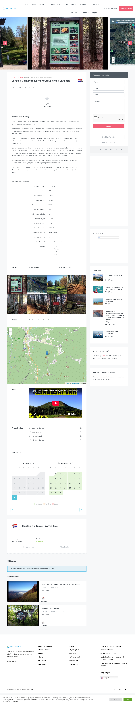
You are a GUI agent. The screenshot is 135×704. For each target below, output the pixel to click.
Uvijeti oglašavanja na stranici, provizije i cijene (112, 658)
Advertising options (108, 653)
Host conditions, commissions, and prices (114, 664)
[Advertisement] (108, 190)
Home (26, 4)
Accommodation (38, 4)
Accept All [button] (128, 700)
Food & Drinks (55, 4)
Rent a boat (74, 664)
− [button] (10, 333)
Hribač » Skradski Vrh (50, 609)
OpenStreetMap (75, 383)
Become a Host (126, 8)
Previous (5, 43)
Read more (11, 661)
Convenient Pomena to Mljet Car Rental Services (114, 288)
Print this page (109, 142)
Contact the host (29, 547)
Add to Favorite (109, 137)
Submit (108, 126)
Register (114, 8)
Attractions (70, 4)
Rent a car (74, 661)
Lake (41, 657)
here (103, 356)
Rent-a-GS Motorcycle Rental (113, 276)
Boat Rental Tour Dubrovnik (111, 333)
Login (105, 8)
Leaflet (67, 383)
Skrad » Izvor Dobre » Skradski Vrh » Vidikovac (61, 584)
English (106, 678)
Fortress (42, 664)
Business (73, 13)
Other (84, 13)
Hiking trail (74, 653)
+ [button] (10, 330)
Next (130, 43)
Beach (41, 653)
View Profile (64, 547)
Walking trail (75, 657)
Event (72, 646)
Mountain (42, 661)
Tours (95, 4)
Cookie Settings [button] (116, 700)
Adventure (83, 4)
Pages (94, 13)
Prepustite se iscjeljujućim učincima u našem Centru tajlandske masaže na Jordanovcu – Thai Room (114, 315)
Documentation (107, 650)
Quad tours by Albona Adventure (113, 300)
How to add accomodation (111, 646)
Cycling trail (74, 650)
